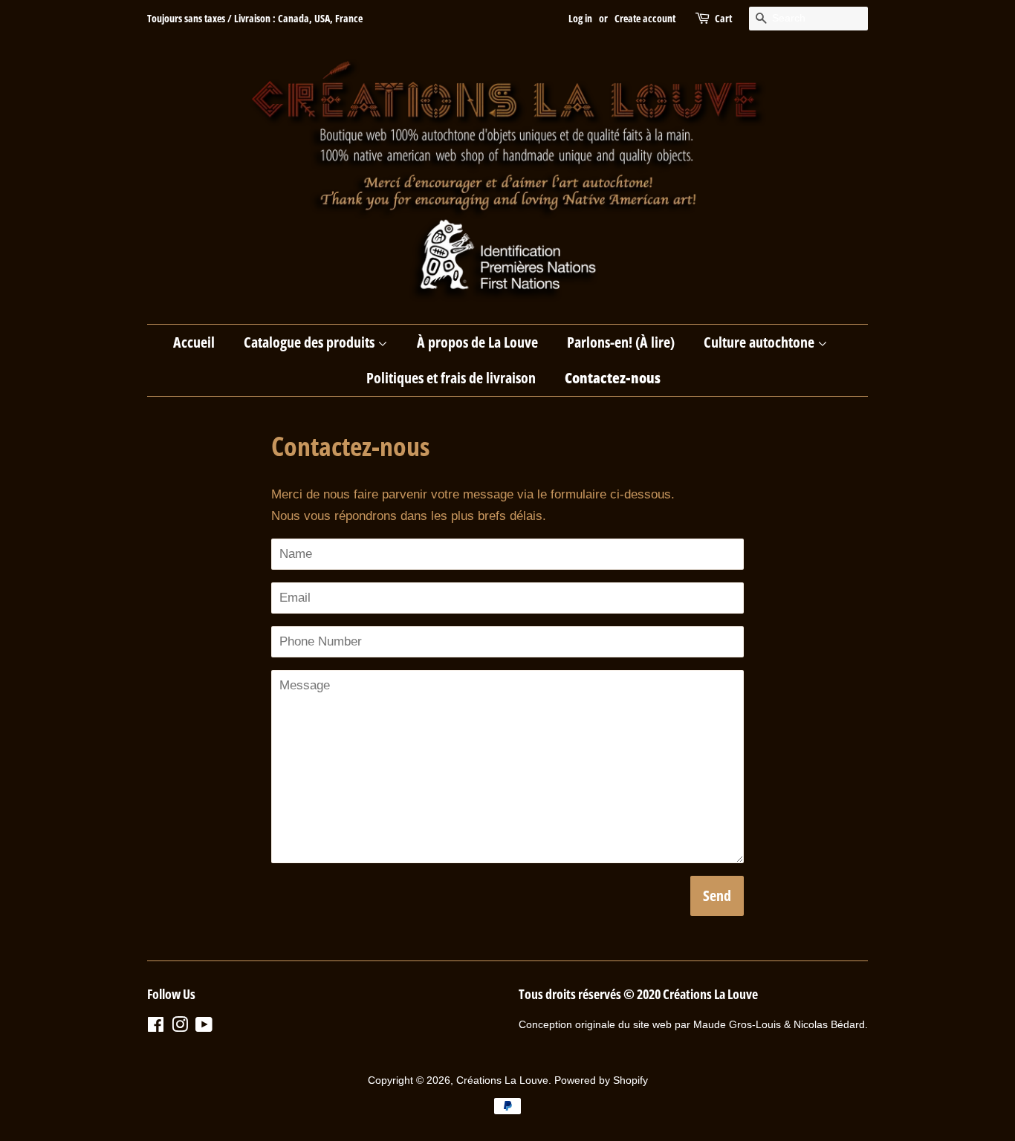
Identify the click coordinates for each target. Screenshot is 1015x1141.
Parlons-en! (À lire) (621, 342)
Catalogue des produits (310, 342)
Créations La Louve (502, 1080)
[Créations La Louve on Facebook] (155, 1027)
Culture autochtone (760, 342)
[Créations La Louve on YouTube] (204, 1027)
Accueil (194, 342)
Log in (580, 18)
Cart (723, 18)
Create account (644, 18)
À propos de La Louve (477, 342)
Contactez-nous (613, 378)
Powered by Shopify (601, 1080)
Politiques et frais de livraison (451, 378)
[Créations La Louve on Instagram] (180, 1027)
